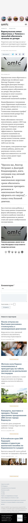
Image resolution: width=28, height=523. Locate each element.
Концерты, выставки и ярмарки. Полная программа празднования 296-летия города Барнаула (13, 415)
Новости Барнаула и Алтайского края (10, 497)
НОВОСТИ (4, 28)
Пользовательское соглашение (8, 488)
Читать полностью (14, 359)
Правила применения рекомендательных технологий (13, 500)
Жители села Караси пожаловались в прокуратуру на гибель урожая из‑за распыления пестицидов (14, 368)
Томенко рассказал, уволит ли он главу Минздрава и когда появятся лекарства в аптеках (13, 244)
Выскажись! (6, 54)
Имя (3, 288)
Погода (3, 491)
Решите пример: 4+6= (7, 304)
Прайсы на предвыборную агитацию (9, 495)
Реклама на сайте (5, 490)
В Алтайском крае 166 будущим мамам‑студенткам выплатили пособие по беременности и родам (12, 443)
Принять (20, 518)
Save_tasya (22, 107)
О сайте (3, 493)
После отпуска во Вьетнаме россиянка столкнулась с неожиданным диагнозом (13, 325)
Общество (12, 28)
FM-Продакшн (4, 486)
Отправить (6, 307)
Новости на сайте (5, 484)
